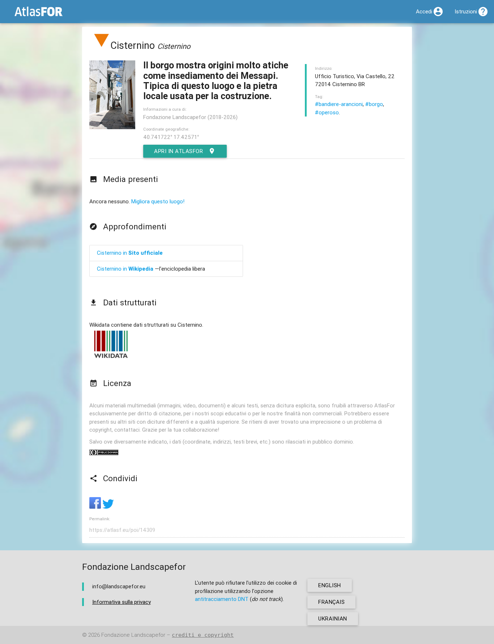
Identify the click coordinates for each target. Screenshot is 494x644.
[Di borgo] (101, 45)
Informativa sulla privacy (121, 601)
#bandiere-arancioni (339, 104)
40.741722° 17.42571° (171, 137)
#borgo (374, 104)
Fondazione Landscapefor (133, 634)
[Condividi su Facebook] (95, 506)
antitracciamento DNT (221, 599)
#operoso (327, 112)
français (331, 601)
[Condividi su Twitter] (108, 506)
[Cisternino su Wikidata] (111, 357)
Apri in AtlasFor (178, 151)
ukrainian (332, 618)
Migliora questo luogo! (157, 201)
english (329, 585)
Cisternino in (130, 252)
